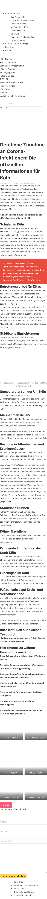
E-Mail (3, 624)
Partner (8, 50)
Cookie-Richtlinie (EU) (24, 895)
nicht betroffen (36, 583)
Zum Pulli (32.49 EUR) (36, 798)
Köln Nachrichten (18, 17)
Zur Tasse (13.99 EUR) (11, 798)
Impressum (19, 888)
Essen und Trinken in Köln (22, 37)
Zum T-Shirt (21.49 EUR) (11, 738)
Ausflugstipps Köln (19, 27)
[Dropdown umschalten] (19, 14)
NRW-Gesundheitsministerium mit (30, 459)
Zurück (6, 805)
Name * (3, 812)
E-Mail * (3, 822)
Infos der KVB (40, 438)
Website (3, 831)
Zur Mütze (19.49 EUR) (35, 773)
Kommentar (6, 841)
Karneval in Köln (17, 40)
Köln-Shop (5, 89)
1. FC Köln (14, 34)
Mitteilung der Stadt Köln (22, 199)
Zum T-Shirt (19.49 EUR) (36, 738)
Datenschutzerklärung (24, 892)
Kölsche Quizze (17, 30)
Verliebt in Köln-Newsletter (17, 43)
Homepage (11, 614)
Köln (1, 183)
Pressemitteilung (36, 310)
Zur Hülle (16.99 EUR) (11, 773)
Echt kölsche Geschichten (22, 20)
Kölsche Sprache (18, 23)
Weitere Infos (21, 255)
